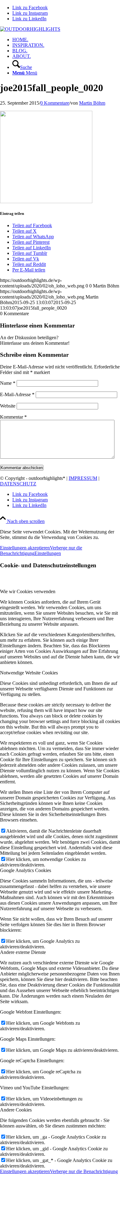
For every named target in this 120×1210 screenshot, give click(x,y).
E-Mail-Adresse (17, 394)
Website (7, 405)
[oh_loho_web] (30, 29)
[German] (116, 29)
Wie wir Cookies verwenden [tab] (27, 591)
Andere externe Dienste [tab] (23, 952)
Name (7, 383)
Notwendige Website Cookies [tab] (29, 672)
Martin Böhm (92, 103)
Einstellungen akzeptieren (25, 547)
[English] (109, 29)
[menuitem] (66, 39)
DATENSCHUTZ (18, 483)
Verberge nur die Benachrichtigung (84, 1171)
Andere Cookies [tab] (16, 1109)
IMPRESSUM (83, 478)
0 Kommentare (54, 103)
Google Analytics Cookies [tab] (25, 870)
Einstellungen (47, 553)
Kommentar (13, 417)
